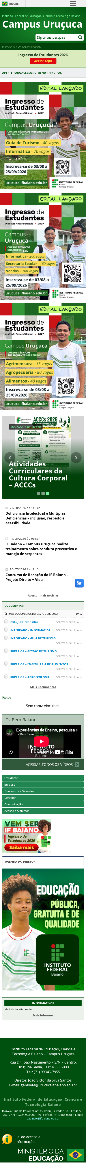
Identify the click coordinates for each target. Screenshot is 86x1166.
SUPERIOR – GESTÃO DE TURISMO (33, 651)
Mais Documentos (43, 687)
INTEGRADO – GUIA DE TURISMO (33, 638)
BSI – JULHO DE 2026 (24, 622)
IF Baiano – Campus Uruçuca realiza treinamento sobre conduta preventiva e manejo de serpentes (41, 549)
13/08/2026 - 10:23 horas (68, 622)
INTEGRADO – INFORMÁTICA (30, 630)
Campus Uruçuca (42, 23)
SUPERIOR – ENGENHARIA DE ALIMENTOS (39, 664)
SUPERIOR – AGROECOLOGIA (30, 677)
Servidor (10, 798)
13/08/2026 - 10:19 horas (68, 630)
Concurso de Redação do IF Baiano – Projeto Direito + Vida (37, 577)
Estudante (11, 778)
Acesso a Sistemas (17, 811)
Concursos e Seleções (19, 791)
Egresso (9, 784)
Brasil (14, 3)
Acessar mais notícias (43, 595)
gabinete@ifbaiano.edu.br (43, 1118)
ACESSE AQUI (43, 61)
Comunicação (13, 804)
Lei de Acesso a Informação (27, 1139)
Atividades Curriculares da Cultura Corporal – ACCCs (38, 474)
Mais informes (43, 1015)
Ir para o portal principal (21, 46)
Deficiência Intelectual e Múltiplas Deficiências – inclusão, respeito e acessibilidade (35, 518)
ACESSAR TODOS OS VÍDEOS (49, 764)
